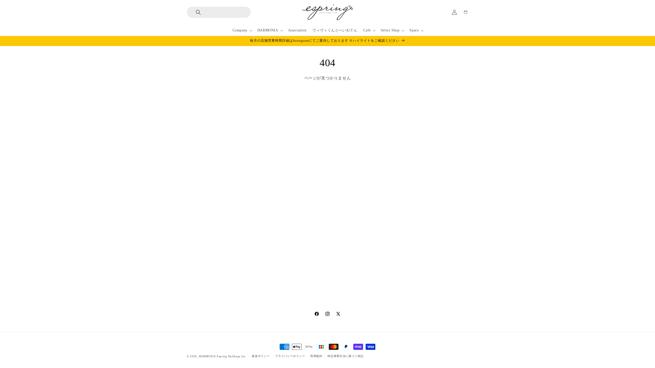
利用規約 (316, 356)
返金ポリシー (261, 356)
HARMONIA (207, 356)
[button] (194, 12)
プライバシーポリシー (290, 356)
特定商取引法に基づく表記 (345, 356)
